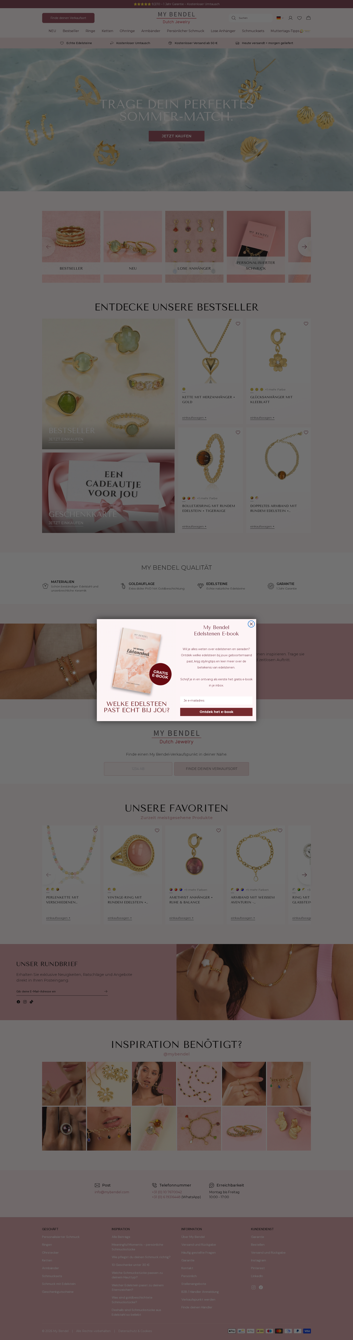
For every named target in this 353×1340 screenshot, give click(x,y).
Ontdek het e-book (216, 712)
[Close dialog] (251, 624)
